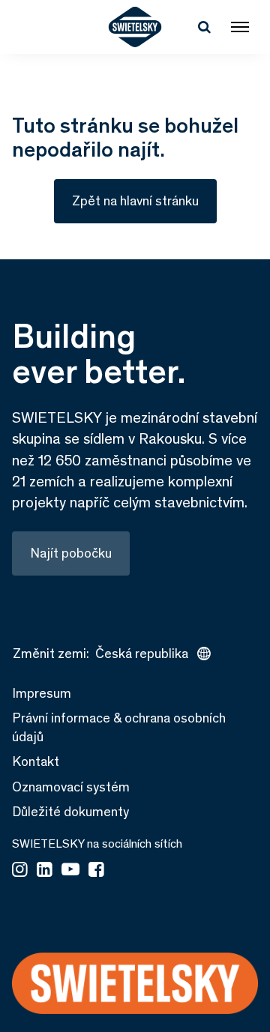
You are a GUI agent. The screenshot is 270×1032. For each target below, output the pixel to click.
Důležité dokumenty (70, 811)
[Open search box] (204, 27)
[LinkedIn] (44, 871)
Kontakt (35, 761)
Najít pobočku (71, 553)
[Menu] (240, 27)
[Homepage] (135, 27)
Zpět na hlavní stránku (135, 201)
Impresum (41, 693)
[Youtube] (71, 871)
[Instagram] (20, 871)
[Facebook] (96, 871)
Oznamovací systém (71, 787)
